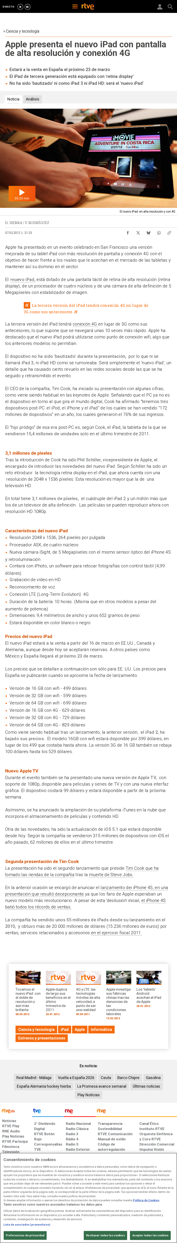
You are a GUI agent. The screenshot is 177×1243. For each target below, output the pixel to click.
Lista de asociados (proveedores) (26, 1224)
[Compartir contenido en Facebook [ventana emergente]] (128, 232)
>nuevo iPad (22, 279)
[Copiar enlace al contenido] (169, 232)
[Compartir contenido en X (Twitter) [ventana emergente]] (138, 232)
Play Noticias (88, 1095)
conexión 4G (85, 324)
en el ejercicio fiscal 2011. (116, 932)
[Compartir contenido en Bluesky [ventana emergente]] (148, 232)
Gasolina (153, 1077)
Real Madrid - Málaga (33, 1077)
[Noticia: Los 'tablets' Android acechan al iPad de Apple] (148, 990)
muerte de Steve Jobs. (111, 874)
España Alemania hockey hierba (44, 1086)
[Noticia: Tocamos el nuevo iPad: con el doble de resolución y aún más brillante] (28, 995)
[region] (88, 1198)
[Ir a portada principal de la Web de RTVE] (16, 1110)
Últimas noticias (146, 1086)
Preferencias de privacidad (25, 1235)
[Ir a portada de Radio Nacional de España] (80, 1112)
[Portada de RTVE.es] (88, 7)
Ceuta (106, 1077)
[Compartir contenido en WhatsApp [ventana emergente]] (159, 232)
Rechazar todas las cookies (105, 1235)
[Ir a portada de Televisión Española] (48, 1112)
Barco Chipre (128, 1077)
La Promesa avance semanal (101, 1086)
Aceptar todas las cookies (150, 1235)
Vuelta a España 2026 (76, 1077)
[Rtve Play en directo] (20, 7)
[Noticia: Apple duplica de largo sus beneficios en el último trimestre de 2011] (58, 995)
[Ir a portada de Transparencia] (136, 1112)
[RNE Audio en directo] (27, 7)
